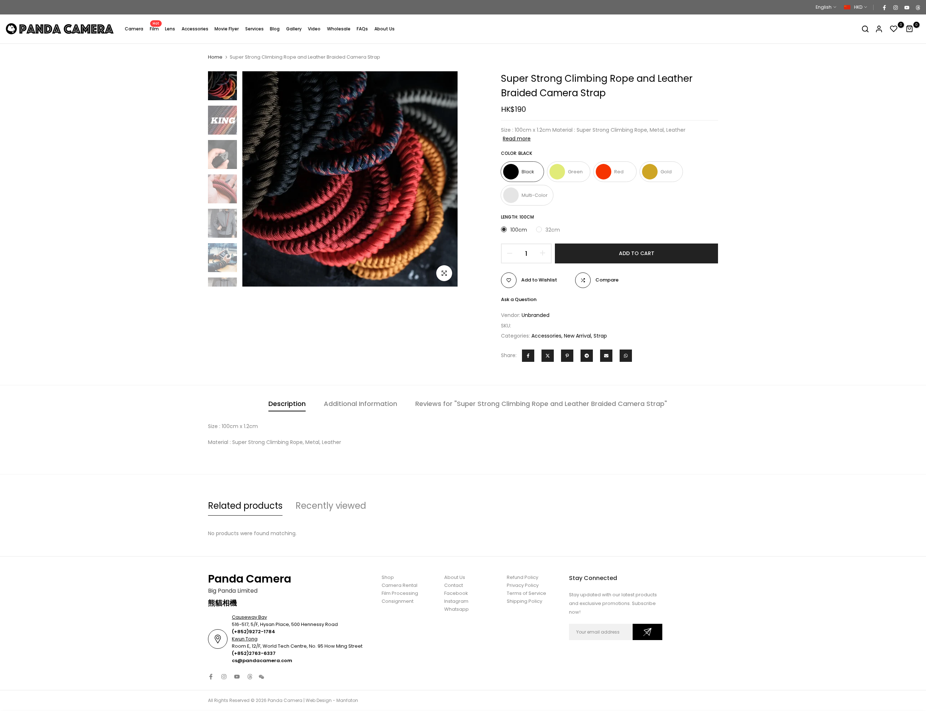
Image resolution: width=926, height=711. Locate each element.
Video (314, 29)
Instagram (456, 601)
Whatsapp (456, 609)
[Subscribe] (647, 632)
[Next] (444, 179)
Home (215, 57)
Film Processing (400, 593)
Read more (517, 138)
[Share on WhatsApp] (626, 356)
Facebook (456, 593)
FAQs (362, 29)
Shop (388, 577)
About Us (384, 29)
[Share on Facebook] (528, 356)
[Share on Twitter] (547, 356)
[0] (894, 29)
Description (287, 403)
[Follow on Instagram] (895, 7)
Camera (134, 29)
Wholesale (339, 29)
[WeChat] (261, 677)
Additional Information (360, 403)
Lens (170, 29)
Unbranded (535, 315)
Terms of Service (526, 593)
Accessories (195, 29)
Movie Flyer (226, 29)
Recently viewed (331, 506)
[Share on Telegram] (587, 356)
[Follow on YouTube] (906, 7)
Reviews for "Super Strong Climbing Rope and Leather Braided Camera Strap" (541, 403)
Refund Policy (522, 577)
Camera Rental (399, 585)
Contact (453, 585)
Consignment (397, 601)
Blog (275, 29)
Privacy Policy (523, 585)
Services (254, 29)
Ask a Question (518, 299)
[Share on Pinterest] (567, 356)
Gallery (294, 29)
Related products (245, 506)
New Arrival (577, 335)
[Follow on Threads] (918, 7)
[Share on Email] (606, 356)
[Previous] (256, 179)
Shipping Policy (524, 601)
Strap (600, 335)
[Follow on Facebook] (884, 7)
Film (155, 28)
